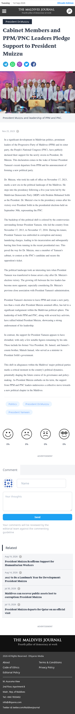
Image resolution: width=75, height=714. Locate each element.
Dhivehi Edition (65, 3)
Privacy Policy (46, 667)
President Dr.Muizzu (17, 21)
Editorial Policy (11, 672)
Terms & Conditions (50, 662)
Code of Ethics (11, 667)
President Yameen (19, 412)
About (6, 662)
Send (37, 517)
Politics (13, 404)
